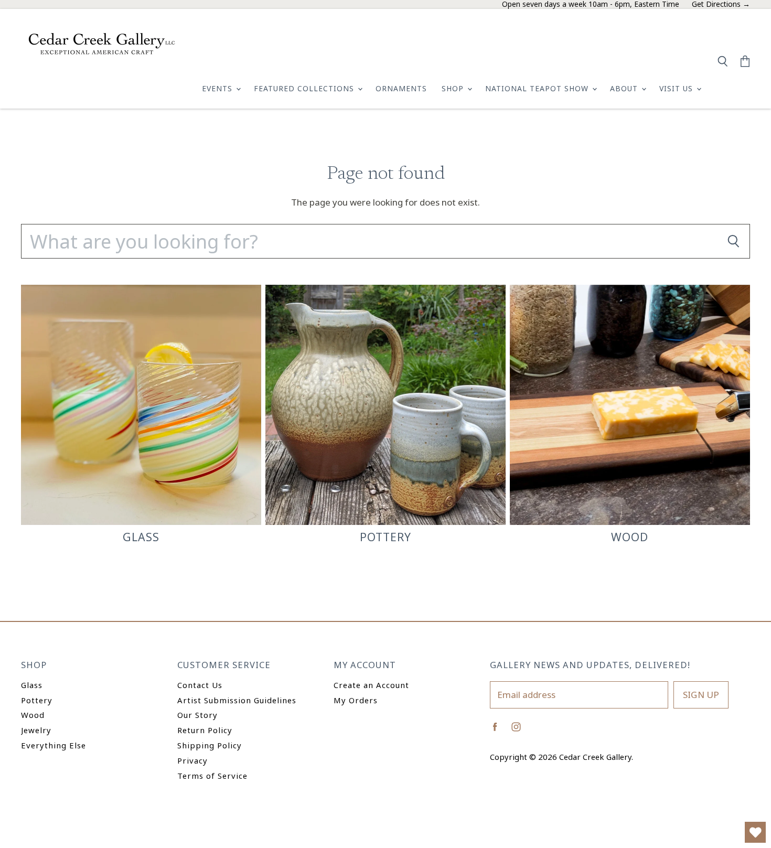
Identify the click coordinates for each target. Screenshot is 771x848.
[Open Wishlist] (755, 832)
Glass (31, 685)
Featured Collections (305, 88)
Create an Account (371, 685)
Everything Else (53, 745)
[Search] (733, 241)
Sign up (701, 695)
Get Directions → (721, 4)
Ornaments (401, 88)
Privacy (192, 760)
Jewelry (36, 730)
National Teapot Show (538, 88)
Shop (454, 88)
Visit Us (677, 88)
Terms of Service (212, 775)
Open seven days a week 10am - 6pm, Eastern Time (590, 4)
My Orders (356, 700)
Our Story (197, 715)
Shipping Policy (209, 745)
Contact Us (199, 685)
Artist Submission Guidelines (236, 700)
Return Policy (204, 730)
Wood (33, 715)
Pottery (36, 700)
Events (218, 88)
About (625, 88)
